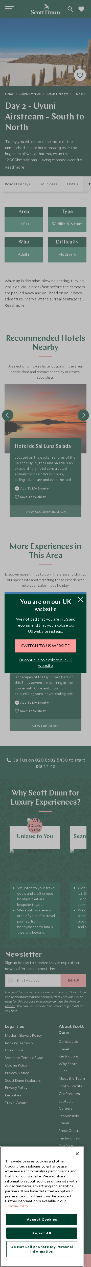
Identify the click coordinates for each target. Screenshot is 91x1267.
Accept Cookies (42, 1219)
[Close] (77, 1153)
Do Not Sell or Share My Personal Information (42, 1249)
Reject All (41, 1233)
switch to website (45, 645)
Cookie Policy (17, 1206)
